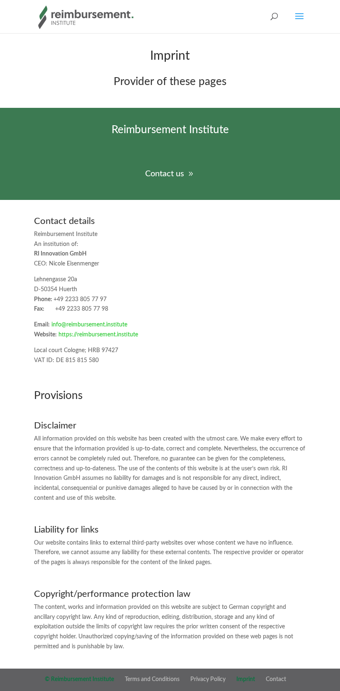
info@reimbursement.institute (89, 325)
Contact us (164, 174)
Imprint (245, 679)
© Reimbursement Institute (79, 679)
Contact (276, 679)
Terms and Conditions (152, 679)
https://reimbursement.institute (98, 335)
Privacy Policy (208, 679)
